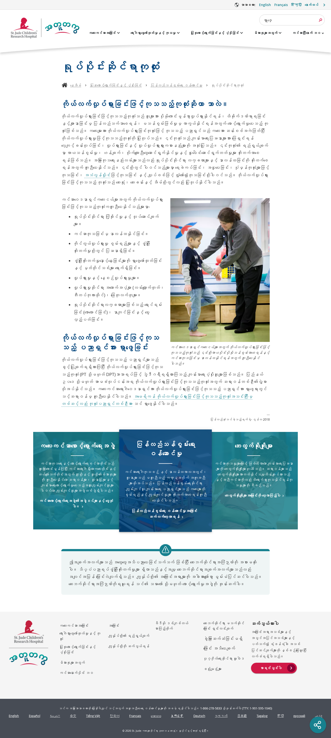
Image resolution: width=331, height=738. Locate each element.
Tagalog (262, 716)
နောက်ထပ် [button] (311, 4)
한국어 (114, 716)
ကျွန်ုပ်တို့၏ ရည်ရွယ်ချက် (128, 635)
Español (34, 716)
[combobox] (292, 20)
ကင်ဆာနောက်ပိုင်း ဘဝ (76, 672)
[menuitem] (274, 667)
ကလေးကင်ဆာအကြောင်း (102, 32)
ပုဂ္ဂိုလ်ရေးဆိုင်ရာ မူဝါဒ (223, 658)
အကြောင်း (113, 625)
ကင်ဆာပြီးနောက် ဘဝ (306, 32)
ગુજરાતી (221, 716)
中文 (73, 716)
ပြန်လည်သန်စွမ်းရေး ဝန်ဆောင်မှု (176, 85)
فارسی (318, 716)
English (265, 4)
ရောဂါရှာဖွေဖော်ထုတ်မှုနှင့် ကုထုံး (79, 636)
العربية (55, 716)
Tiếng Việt (93, 716)
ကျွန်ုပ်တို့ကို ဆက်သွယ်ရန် (128, 646)
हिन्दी (296, 4)
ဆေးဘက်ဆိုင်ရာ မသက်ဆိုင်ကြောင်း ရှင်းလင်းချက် (223, 626)
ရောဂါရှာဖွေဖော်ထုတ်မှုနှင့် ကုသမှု (153, 32)
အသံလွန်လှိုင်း (97, 175)
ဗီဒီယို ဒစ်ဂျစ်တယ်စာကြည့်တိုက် (171, 626)
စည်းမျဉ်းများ (212, 668)
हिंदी (280, 716)
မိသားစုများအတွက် (265, 32)
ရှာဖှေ (267, 20)
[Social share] (318, 725)
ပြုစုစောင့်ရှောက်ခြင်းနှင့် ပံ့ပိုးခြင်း (214, 32)
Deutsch (199, 716)
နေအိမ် (75, 85)
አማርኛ (177, 716)
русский (299, 716)
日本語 (242, 716)
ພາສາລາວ (156, 716)
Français (281, 4)
